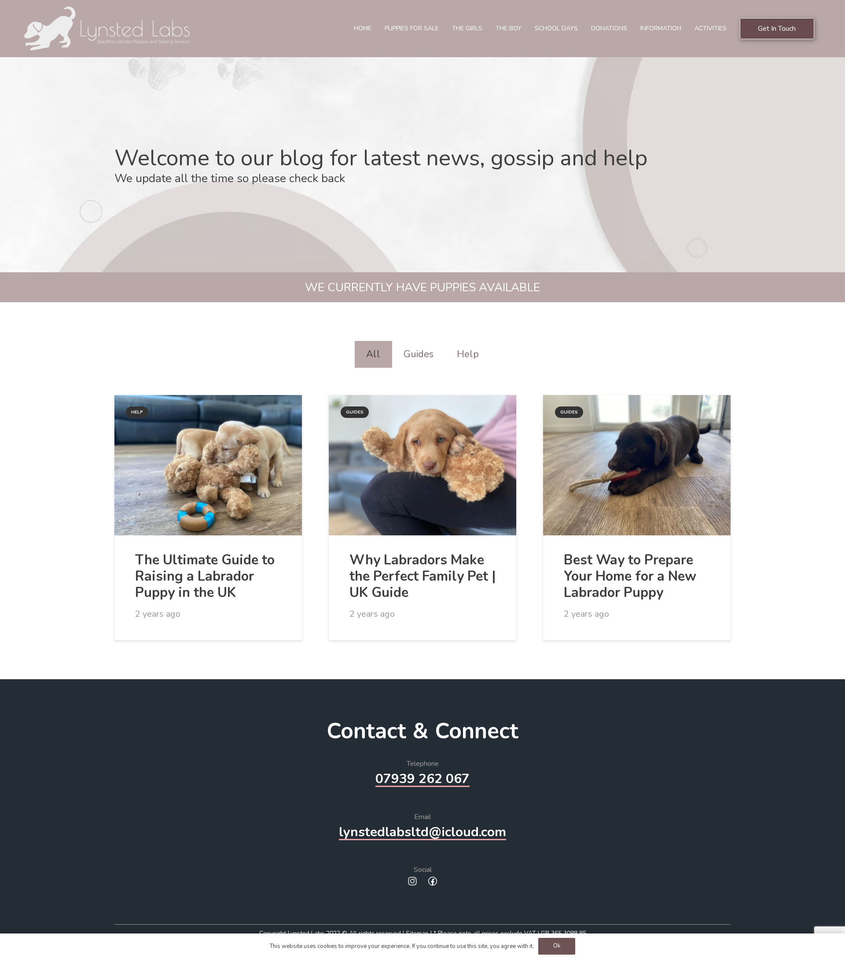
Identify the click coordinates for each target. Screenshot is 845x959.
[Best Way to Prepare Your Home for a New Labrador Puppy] (637, 465)
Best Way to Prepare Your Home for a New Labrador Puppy (630, 576)
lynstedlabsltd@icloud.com (422, 832)
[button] (631, 28)
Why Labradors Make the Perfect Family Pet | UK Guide (422, 576)
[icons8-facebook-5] (432, 882)
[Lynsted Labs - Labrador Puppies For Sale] (107, 29)
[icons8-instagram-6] (412, 882)
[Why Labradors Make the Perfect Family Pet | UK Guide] (422, 465)
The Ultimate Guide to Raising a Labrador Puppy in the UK (205, 576)
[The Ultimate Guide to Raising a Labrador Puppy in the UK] (208, 465)
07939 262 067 (422, 779)
